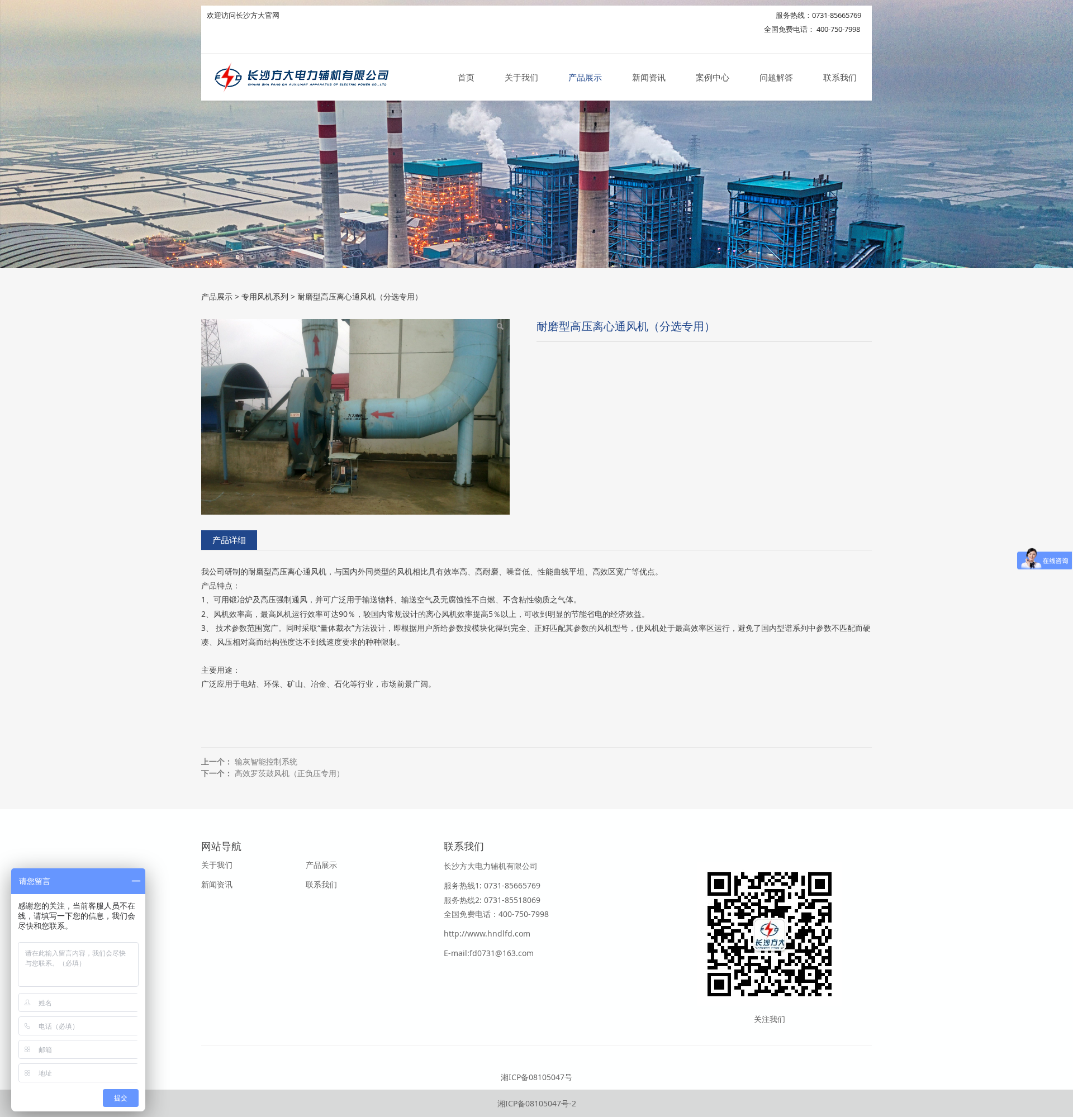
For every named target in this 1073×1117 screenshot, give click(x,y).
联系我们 (840, 77)
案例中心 (712, 77)
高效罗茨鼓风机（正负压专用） (289, 773)
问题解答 (776, 77)
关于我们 (521, 77)
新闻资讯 (649, 77)
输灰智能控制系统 (266, 761)
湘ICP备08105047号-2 (536, 1103)
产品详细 (229, 540)
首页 (466, 77)
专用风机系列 (264, 296)
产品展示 (585, 77)
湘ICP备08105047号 (536, 1077)
